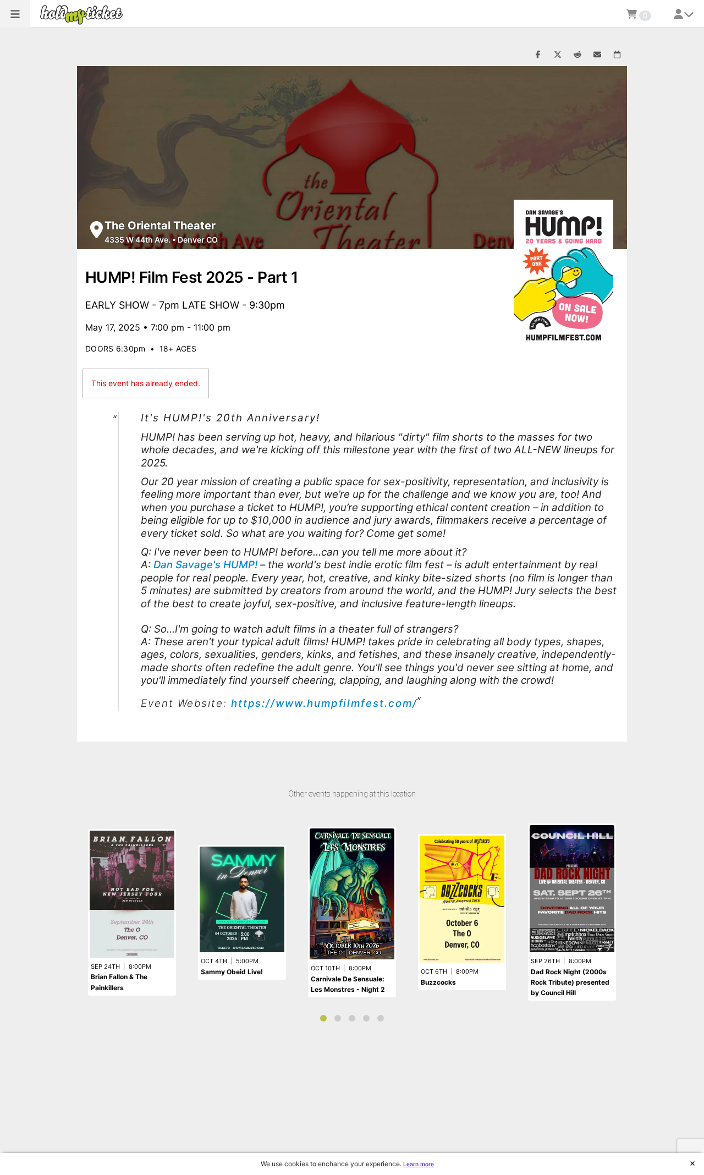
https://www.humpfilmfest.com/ (324, 703)
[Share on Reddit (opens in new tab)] (577, 55)
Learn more (418, 1164)
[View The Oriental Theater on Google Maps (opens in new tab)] (96, 229)
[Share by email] (597, 55)
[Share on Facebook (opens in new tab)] (538, 55)
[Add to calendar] (617, 55)
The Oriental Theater (160, 225)
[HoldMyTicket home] (83, 14)
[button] (15, 14)
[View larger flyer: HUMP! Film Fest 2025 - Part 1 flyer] (563, 275)
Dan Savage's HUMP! (205, 564)
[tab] (323, 1018)
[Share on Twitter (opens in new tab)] (557, 55)
